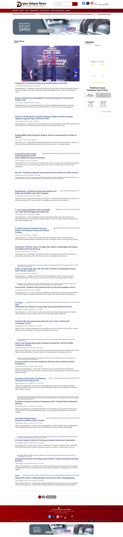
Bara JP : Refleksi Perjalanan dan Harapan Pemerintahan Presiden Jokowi (46, 173)
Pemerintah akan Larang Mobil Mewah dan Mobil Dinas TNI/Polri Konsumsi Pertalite (30, 156)
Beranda (15, 10)
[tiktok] (107, 4)
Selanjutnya (51, 497)
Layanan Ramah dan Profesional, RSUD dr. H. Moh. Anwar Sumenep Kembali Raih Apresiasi (55, 14)
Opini (27, 10)
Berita (22, 10)
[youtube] (96, 4)
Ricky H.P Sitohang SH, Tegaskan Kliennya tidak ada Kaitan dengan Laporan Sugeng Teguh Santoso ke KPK (44, 118)
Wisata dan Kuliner (57, 10)
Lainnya (67, 10)
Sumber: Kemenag (97, 84)
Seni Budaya (34, 10)
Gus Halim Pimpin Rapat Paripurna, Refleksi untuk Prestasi (29, 419)
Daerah (17, 85)
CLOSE (91, 521)
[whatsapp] (102, 4)
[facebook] (84, 4)
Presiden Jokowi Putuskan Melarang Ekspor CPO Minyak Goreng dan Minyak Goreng (32, 230)
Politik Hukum (44, 10)
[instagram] (92, 4)
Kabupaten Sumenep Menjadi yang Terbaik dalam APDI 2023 (41, 83)
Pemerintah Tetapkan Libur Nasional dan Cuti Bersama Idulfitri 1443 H (45, 287)
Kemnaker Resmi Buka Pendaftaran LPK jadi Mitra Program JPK (30, 380)
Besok (102, 95)
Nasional (17, 121)
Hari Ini (90, 95)
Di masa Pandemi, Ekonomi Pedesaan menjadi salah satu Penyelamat (45, 440)
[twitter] (88, 4)
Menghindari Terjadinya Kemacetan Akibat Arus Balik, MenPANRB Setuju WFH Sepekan (36, 192)
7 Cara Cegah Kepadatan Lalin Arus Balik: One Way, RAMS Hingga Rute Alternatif (32, 211)
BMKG (109, 111)
